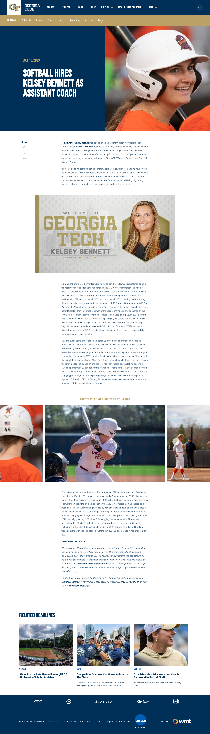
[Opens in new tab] (37, 701)
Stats (51, 20)
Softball (11, 20)
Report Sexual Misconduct (119, 721)
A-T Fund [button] (105, 7)
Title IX (99, 721)
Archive (89, 20)
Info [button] (151, 7)
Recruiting (75, 20)
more (100, 20)
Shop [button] (93, 7)
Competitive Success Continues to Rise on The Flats (102, 676)
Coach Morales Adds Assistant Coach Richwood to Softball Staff (156, 676)
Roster (39, 20)
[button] (199, 7)
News (61, 20)
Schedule (26, 20)
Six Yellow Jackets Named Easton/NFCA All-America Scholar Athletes (43, 676)
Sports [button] (50, 7)
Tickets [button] (66, 7)
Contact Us (53, 721)
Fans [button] (80, 7)
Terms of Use (86, 721)
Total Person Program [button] (129, 7)
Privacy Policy (69, 721)
